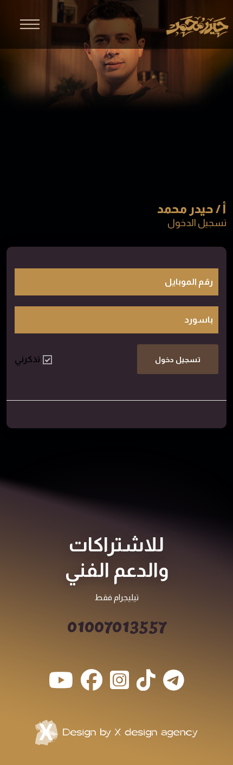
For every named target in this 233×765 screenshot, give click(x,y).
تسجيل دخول (177, 359)
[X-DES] (116, 732)
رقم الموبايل (189, 281)
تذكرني (27, 359)
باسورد (198, 319)
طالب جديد (116, 414)
